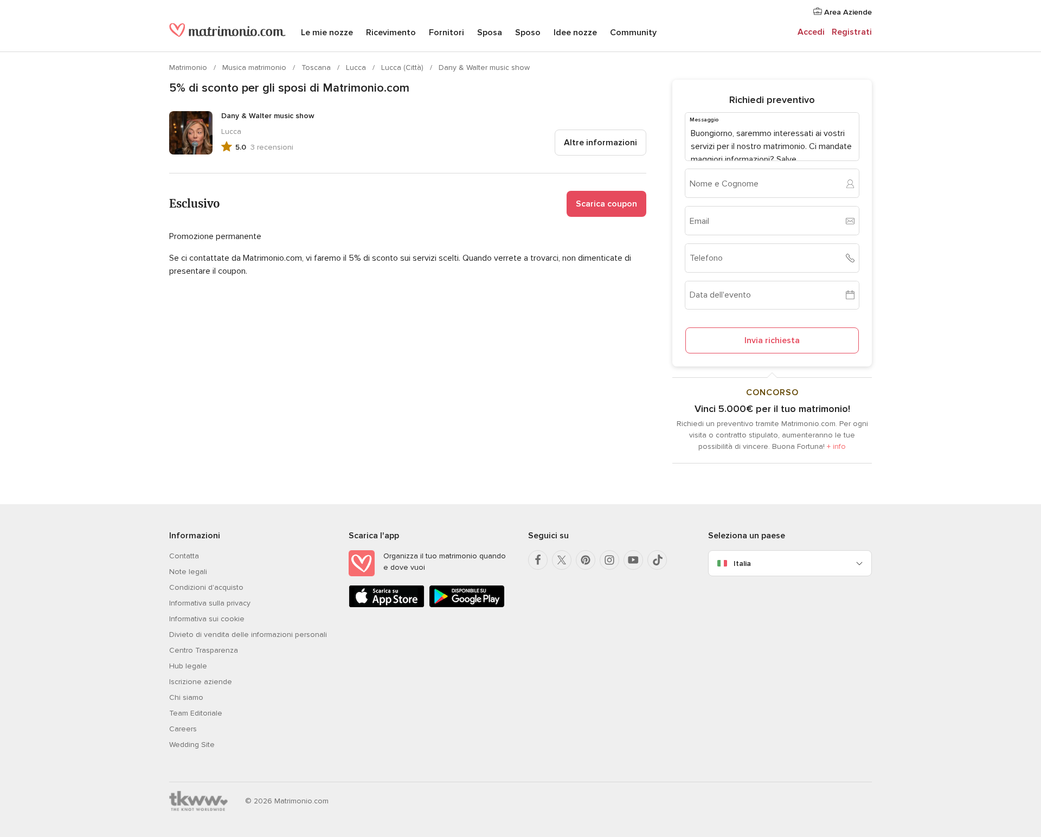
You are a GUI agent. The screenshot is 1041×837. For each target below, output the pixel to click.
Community (633, 32)
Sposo (528, 32)
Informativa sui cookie (207, 618)
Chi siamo (186, 697)
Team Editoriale (195, 713)
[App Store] (387, 605)
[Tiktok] (657, 560)
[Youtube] (633, 560)
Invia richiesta (772, 340)
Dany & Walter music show (484, 67)
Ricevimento (391, 32)
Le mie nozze (327, 32)
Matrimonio (189, 67)
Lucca (357, 67)
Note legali (188, 571)
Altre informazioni (600, 142)
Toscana (317, 67)
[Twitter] (561, 560)
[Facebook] (538, 560)
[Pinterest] (585, 560)
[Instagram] (609, 560)
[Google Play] (467, 605)
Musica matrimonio (255, 67)
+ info (836, 446)
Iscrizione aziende (200, 681)
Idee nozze (575, 32)
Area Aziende (847, 12)
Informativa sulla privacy (209, 603)
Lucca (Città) (403, 67)
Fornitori (446, 32)
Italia (742, 563)
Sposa (489, 32)
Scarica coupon (606, 203)
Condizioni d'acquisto (206, 587)
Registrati (852, 32)
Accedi (811, 32)
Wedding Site (192, 744)
